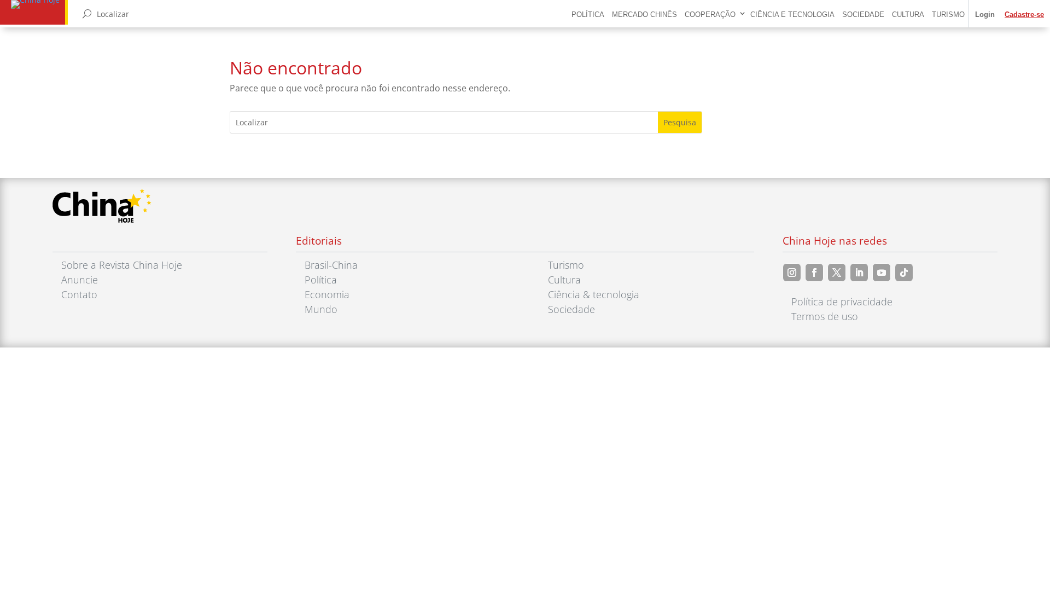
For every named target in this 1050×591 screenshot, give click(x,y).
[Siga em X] (836, 272)
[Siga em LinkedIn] (859, 272)
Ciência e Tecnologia (792, 14)
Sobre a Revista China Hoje (121, 264)
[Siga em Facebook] (814, 272)
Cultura (908, 14)
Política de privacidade (841, 301)
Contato (79, 294)
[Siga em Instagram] (792, 272)
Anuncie (79, 279)
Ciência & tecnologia (593, 294)
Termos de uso (824, 316)
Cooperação (710, 14)
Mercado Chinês (644, 14)
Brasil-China (331, 264)
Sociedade (863, 14)
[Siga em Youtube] (881, 272)
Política (587, 14)
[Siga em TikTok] (904, 272)
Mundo (321, 309)
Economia (327, 294)
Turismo (948, 14)
